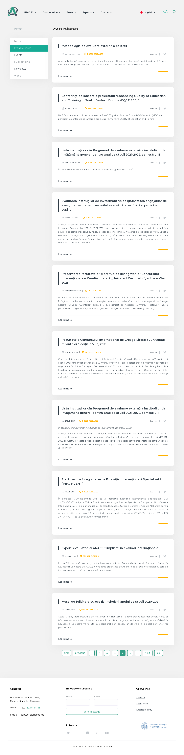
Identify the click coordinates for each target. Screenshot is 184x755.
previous (80, 653)
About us (140, 697)
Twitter (164, 54)
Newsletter (20, 68)
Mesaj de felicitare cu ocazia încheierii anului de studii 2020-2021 (110, 601)
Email (97, 696)
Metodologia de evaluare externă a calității (94, 46)
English (148, 12)
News (17, 41)
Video (17, 75)
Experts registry (144, 709)
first (66, 653)
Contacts (106, 12)
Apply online (142, 703)
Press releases (22, 48)
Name (69, 696)
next (147, 653)
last (159, 653)
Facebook (160, 54)
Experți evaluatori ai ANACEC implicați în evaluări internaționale (110, 548)
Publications (22, 61)
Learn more (65, 76)
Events (18, 55)
